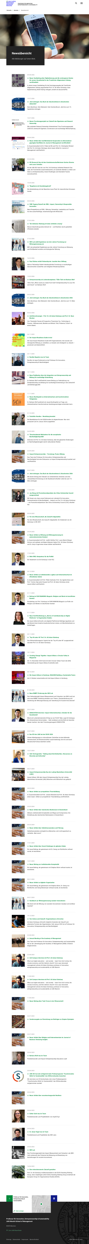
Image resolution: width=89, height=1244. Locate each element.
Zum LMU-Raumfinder (15, 1230)
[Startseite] (9, 1198)
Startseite (9, 10)
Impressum (25, 1239)
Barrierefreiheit (34, 1239)
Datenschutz (16, 1239)
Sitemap (8, 1239)
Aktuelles (16, 10)
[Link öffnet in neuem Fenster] (32, 1204)
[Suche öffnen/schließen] (76, 3)
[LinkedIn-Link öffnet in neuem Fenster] (54, 1198)
